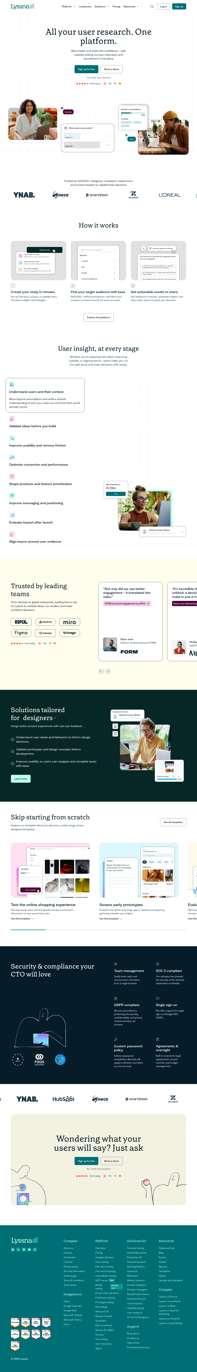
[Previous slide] (101, 671)
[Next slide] (108, 671)
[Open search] (152, 6)
